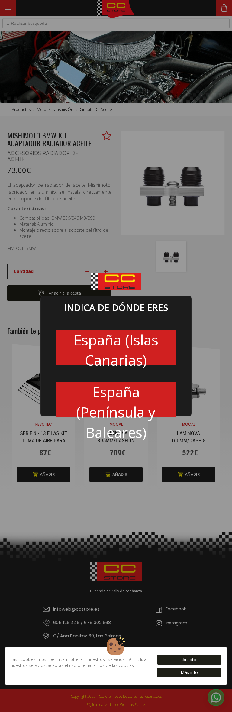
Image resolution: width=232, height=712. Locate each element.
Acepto (189, 659)
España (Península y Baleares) (116, 399)
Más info (189, 672)
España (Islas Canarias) (116, 347)
